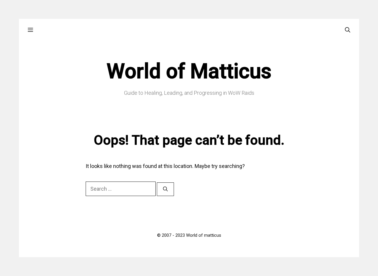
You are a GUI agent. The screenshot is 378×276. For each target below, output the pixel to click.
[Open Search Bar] (347, 30)
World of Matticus (189, 71)
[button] (30, 30)
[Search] (165, 189)
